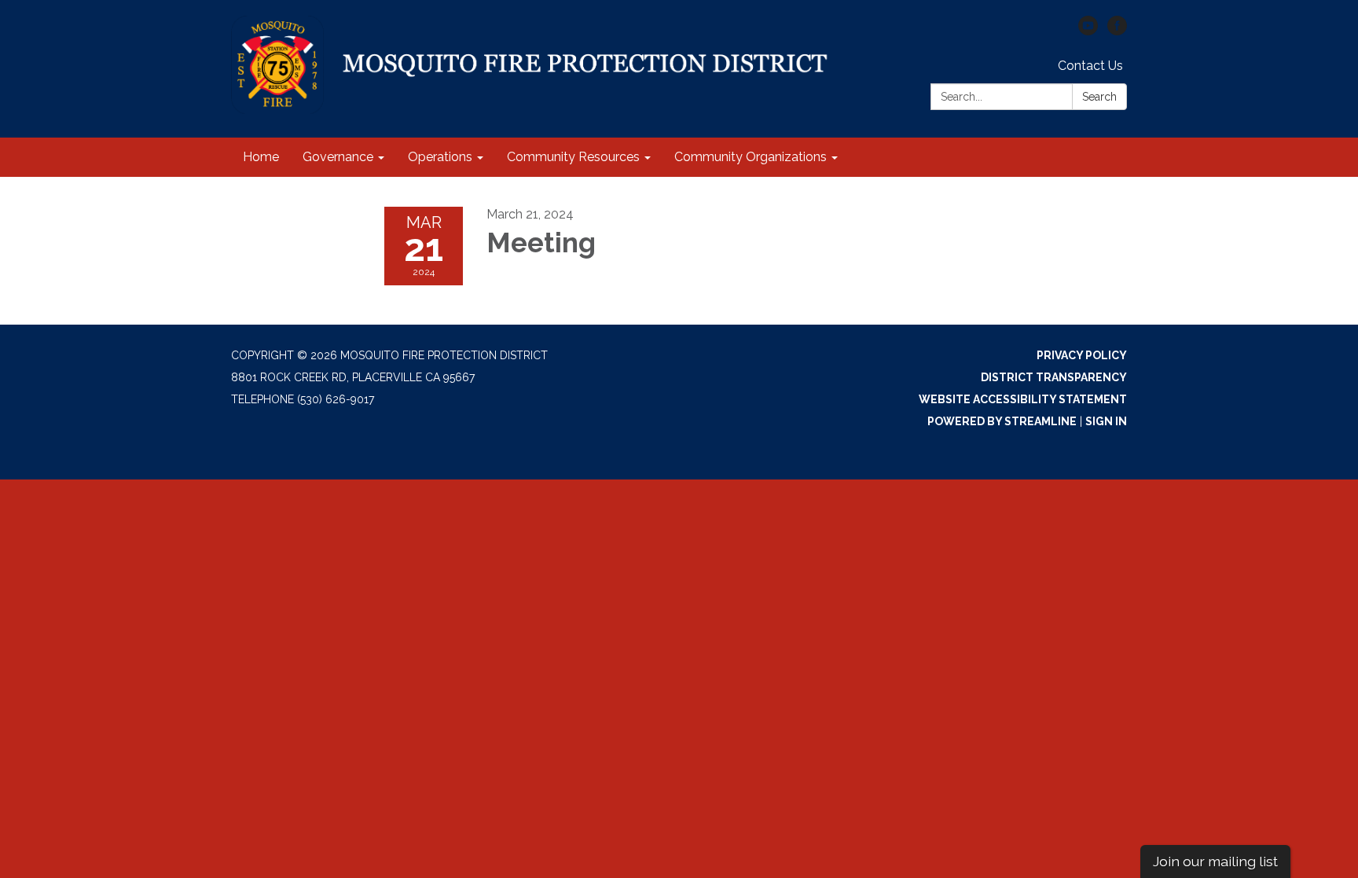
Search (1099, 96)
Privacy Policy (1082, 355)
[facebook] (1117, 31)
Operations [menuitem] (440, 156)
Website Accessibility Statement (1023, 399)
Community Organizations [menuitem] (750, 156)
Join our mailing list (1215, 861)
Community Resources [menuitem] (573, 156)
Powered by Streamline (1002, 421)
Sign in (1106, 421)
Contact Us (1090, 65)
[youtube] (1088, 31)
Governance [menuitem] (338, 156)
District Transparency (1054, 377)
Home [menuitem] (261, 156)
